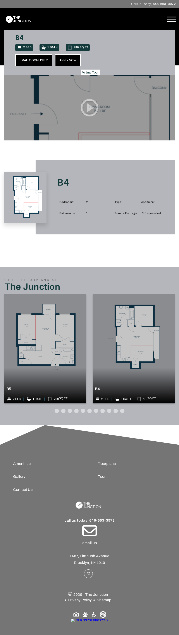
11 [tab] (122, 411)
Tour (102, 477)
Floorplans (107, 464)
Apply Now (67, 60)
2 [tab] (63, 411)
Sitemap (104, 600)
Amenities (22, 464)
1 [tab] (57, 411)
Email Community (34, 60)
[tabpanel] (74, 348)
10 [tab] (116, 411)
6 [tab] (89, 411)
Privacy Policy (80, 600)
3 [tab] (70, 411)
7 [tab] (96, 411)
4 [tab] (76, 411)
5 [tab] (83, 411)
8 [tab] (102, 411)
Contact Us (23, 490)
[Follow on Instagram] (88, 573)
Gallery (19, 477)
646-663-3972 (164, 4)
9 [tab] (109, 411)
